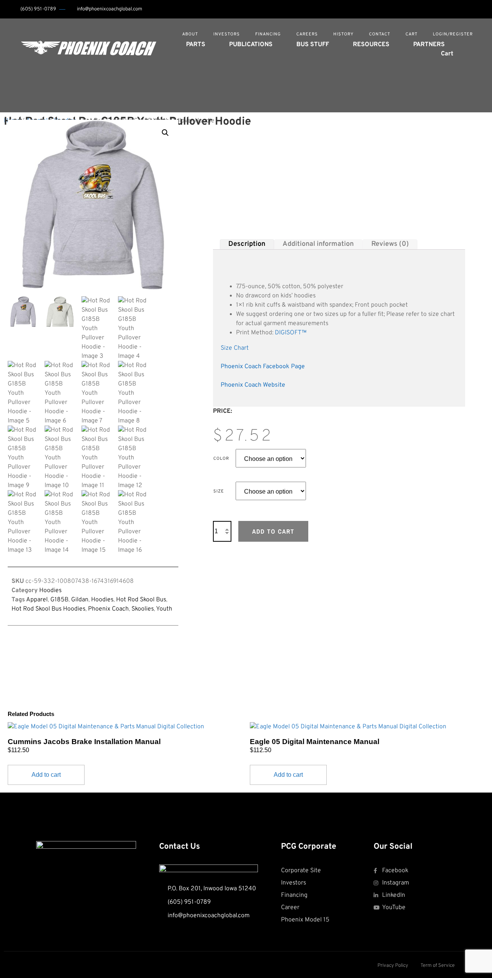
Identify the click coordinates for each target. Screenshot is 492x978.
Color (221, 458)
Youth (164, 609)
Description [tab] (246, 244)
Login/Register (453, 34)
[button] (473, 47)
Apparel (37, 600)
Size (218, 491)
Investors (226, 34)
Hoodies (50, 590)
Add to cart (273, 531)
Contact (379, 34)
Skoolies (142, 609)
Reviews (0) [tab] (390, 244)
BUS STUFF (312, 44)
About (190, 34)
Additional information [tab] (318, 244)
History (343, 34)
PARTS (195, 44)
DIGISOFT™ (291, 333)
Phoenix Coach (108, 609)
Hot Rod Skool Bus (141, 600)
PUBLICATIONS (251, 44)
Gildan (79, 600)
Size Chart (235, 348)
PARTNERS (429, 44)
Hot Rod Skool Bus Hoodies (48, 609)
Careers (307, 34)
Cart (411, 34)
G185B (59, 600)
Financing (268, 34)
